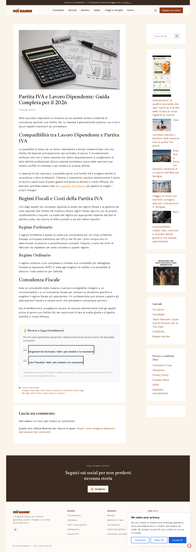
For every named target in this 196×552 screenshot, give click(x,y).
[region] (158, 529)
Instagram (100, 489)
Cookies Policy (161, 379)
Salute (97, 10)
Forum (130, 10)
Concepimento (74, 515)
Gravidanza (58, 10)
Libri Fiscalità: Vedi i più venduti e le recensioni (56, 362)
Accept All (177, 540)
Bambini (85, 10)
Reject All (159, 540)
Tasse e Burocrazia (30, 388)
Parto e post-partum (77, 525)
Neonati (72, 10)
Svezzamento (113, 525)
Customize (140, 540)
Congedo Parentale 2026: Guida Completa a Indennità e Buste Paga (53, 390)
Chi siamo (158, 309)
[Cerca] (155, 10)
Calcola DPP (73, 534)
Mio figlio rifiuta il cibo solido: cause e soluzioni (43, 393)
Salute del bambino (116, 529)
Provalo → (126, 2)
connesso (38, 421)
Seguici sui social (171, 10)
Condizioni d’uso (162, 365)
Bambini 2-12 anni (115, 520)
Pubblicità (158, 331)
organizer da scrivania (73, 186)
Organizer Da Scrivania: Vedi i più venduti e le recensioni (61, 351)
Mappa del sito (161, 336)
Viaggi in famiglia (114, 10)
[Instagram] (15, 529)
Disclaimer (159, 370)
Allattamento (73, 529)
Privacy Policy (160, 375)
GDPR (156, 384)
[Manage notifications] (189, 545)
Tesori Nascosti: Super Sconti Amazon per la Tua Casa (166, 323)
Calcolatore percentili (117, 534)
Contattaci (159, 314)
